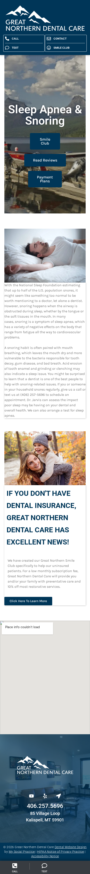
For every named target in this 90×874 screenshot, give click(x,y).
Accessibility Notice (45, 856)
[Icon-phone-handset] (29, 781)
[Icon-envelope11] (61, 781)
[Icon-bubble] (45, 781)
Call (15, 871)
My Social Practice (22, 851)
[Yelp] (45, 796)
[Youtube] (31, 796)
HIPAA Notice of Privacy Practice (60, 851)
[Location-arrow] (58, 796)
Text (44, 871)
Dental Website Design (71, 847)
